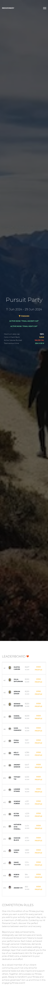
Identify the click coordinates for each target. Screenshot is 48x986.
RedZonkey (8, 8)
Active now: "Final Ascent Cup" (24, 321)
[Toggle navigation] (44, 8)
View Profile (38, 668)
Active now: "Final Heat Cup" (24, 326)
